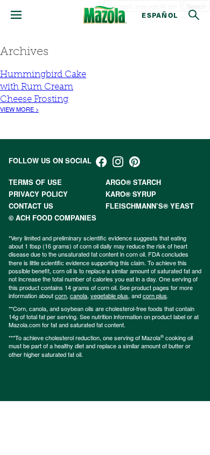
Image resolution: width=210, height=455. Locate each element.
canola (78, 295)
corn (61, 295)
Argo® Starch (133, 182)
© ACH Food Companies (52, 218)
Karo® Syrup (131, 194)
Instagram (118, 161)
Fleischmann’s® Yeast (150, 206)
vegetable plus (109, 295)
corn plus (155, 295)
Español (160, 15)
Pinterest (134, 161)
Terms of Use (35, 182)
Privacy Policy (38, 194)
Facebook (101, 161)
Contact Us (31, 206)
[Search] (193, 15)
